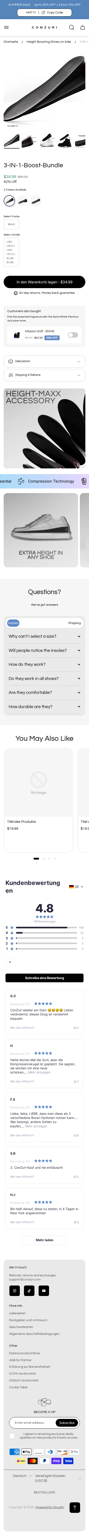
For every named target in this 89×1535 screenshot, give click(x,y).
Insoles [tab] (13, 623)
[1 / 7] (12, 141)
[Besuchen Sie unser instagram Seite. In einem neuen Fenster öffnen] (14, 1290)
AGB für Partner (20, 1360)
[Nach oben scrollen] (74, 1507)
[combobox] (10, 962)
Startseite (11, 41)
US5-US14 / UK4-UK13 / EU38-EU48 (11, 252)
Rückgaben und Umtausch (28, 1320)
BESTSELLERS (44, 1492)
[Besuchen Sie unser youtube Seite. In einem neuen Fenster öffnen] (43, 1290)
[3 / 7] (47, 141)
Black (11, 224)
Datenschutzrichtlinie (24, 1353)
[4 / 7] (65, 141)
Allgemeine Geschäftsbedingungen (34, 1334)
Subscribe (66, 1423)
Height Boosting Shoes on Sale (49, 41)
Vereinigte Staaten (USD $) (50, 1478)
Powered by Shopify (50, 1507)
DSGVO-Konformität (23, 1380)
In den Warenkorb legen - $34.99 (45, 282)
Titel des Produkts (21, 821)
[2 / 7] (29, 141)
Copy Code (55, 12)
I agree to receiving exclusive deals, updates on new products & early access (49, 1435)
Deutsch (19, 1476)
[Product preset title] (38, 783)
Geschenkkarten (21, 1327)
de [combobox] (77, 887)
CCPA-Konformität (22, 1373)
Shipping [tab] (74, 623)
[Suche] (72, 27)
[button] (36, 859)
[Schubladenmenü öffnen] (6, 27)
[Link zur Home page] (44, 1402)
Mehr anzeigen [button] (38, 1072)
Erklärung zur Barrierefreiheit (29, 1366)
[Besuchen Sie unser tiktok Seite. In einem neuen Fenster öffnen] (29, 1290)
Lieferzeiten (17, 1313)
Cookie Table (18, 1387)
